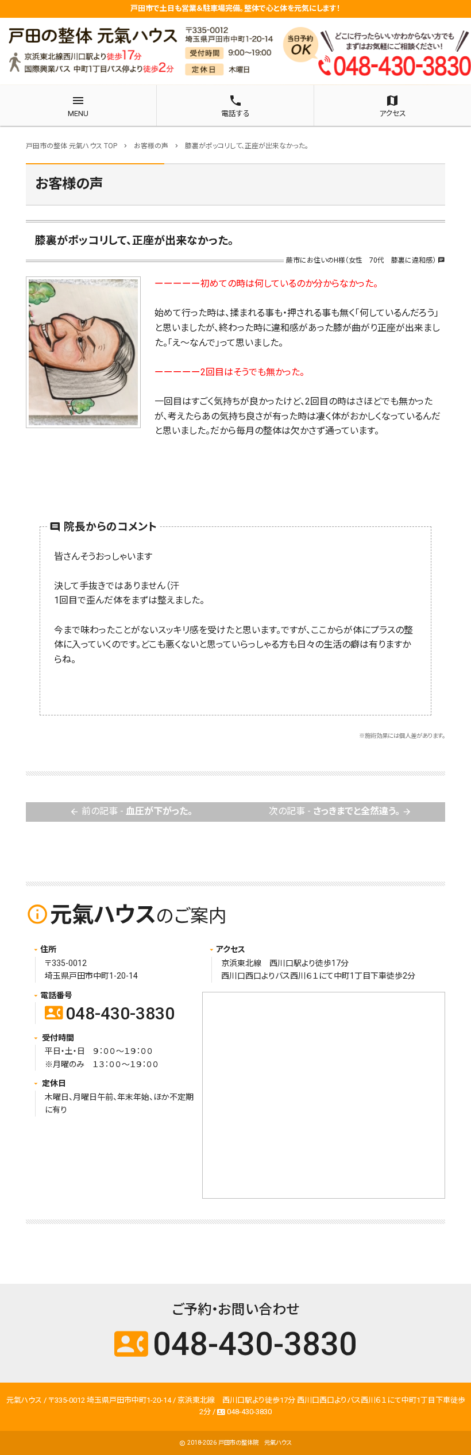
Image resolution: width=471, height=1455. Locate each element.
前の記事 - (131, 811)
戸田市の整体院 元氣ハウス (255, 1442)
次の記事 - (340, 811)
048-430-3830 (110, 1013)
